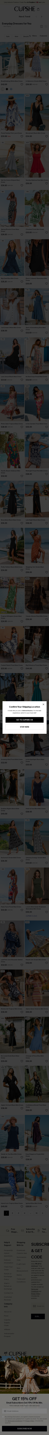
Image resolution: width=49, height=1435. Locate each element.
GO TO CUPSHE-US (24, 720)
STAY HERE (24, 727)
